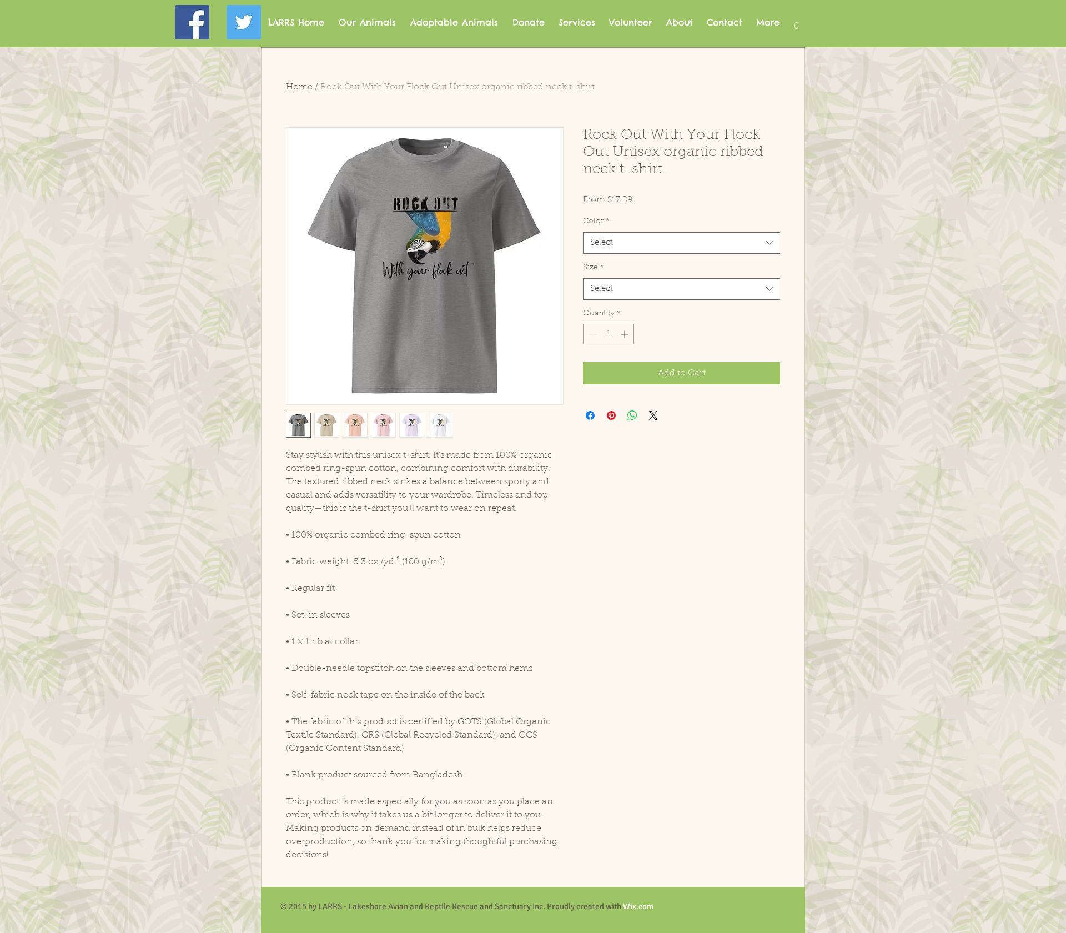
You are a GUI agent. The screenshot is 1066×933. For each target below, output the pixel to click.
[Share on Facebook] (590, 415)
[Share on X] (653, 415)
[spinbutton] (609, 334)
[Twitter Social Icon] (244, 22)
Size (593, 268)
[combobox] (681, 243)
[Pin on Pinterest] (611, 415)
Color (596, 221)
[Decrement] (592, 334)
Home (299, 87)
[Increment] (625, 334)
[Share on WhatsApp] (632, 415)
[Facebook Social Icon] (192, 22)
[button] (796, 21)
